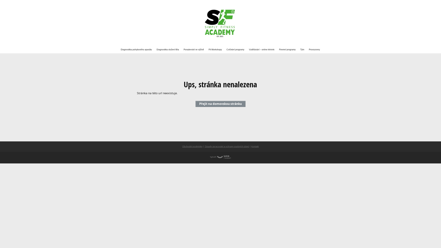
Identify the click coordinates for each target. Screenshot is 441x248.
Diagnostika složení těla (168, 49)
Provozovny (314, 49)
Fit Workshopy (215, 49)
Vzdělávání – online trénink (261, 49)
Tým (302, 49)
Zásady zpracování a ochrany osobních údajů (227, 146)
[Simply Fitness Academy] (220, 23)
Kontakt (255, 146)
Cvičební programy (235, 49)
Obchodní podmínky (192, 146)
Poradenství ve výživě (194, 49)
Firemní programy (287, 49)
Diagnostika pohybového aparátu (136, 49)
